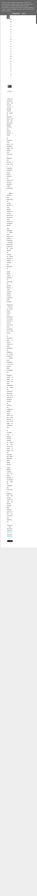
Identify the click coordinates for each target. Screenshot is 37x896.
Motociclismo (9, 537)
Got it (24, 13)
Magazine (9, 532)
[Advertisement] (22, 40)
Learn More (16, 13)
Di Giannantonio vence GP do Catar (11, 45)
